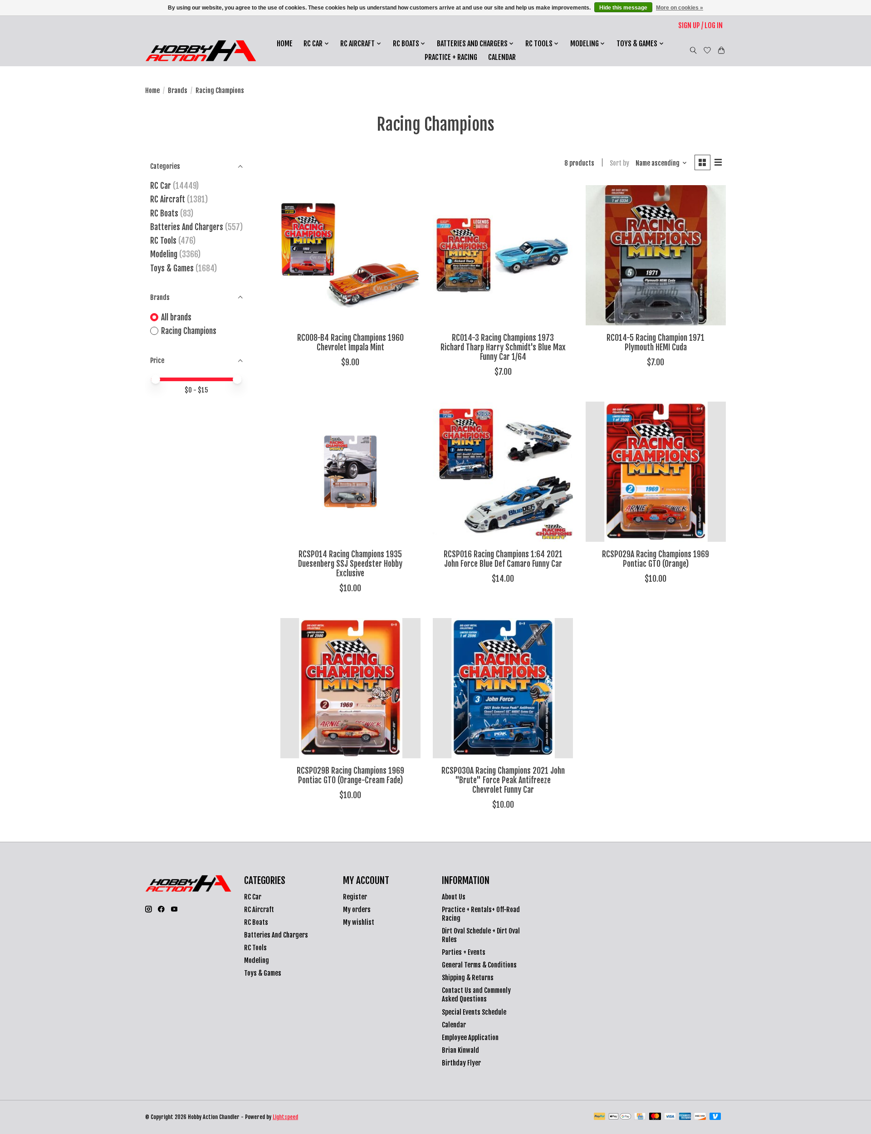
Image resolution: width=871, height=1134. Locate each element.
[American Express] (685, 1117)
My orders (357, 909)
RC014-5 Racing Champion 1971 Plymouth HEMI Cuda (656, 342)
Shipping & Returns (468, 977)
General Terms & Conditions (479, 965)
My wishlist (358, 922)
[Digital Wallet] (620, 1117)
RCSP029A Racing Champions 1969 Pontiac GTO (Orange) (655, 559)
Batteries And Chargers (186, 227)
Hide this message (623, 8)
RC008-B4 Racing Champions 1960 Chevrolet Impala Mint (350, 342)
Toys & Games (172, 268)
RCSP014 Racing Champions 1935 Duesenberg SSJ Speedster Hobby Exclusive (350, 563)
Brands (177, 90)
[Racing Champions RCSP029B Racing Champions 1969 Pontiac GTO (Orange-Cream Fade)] (350, 688)
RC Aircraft (167, 199)
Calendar (502, 57)
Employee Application (470, 1037)
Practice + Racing (451, 57)
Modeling (163, 254)
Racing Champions (188, 331)
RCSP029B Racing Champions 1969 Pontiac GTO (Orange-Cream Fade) (350, 775)
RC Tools (163, 240)
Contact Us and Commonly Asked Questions (476, 994)
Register (355, 897)
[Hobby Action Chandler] (200, 50)
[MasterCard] (655, 1117)
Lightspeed (285, 1117)
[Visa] (670, 1117)
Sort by (619, 163)
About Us (453, 897)
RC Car (160, 186)
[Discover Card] (700, 1117)
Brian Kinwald (460, 1050)
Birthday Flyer (461, 1063)
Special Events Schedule (474, 1012)
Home (285, 43)
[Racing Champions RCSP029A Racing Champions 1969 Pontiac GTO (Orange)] (656, 472)
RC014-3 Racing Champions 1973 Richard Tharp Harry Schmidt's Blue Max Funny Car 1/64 (503, 347)
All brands (176, 317)
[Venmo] (715, 1117)
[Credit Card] (640, 1117)
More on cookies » (679, 8)
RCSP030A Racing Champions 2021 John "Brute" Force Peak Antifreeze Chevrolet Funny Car (503, 780)
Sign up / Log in (700, 25)
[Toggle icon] (693, 50)
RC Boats (164, 213)
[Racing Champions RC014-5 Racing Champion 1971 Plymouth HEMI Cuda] (656, 255)
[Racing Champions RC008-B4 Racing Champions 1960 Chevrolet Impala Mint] (350, 255)
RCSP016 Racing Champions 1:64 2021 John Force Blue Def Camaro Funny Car (503, 559)
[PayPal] (600, 1117)
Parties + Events (463, 952)
